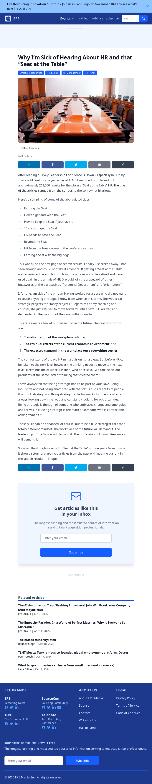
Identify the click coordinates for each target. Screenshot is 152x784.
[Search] (143, 18)
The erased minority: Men (37, 640)
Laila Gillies (25, 669)
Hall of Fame (87, 728)
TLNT (8, 715)
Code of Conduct (128, 713)
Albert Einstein (60, 370)
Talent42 (49, 715)
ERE (7, 698)
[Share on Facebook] (52, 164)
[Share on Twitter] (76, 164)
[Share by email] (99, 164)
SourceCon (50, 698)
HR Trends (90, 72)
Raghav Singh (26, 643)
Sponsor (85, 705)
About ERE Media (91, 698)
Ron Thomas (31, 148)
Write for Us (87, 720)
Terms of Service (127, 705)
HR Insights (53, 72)
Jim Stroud (24, 613)
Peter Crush (25, 656)
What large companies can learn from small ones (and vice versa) (66, 665)
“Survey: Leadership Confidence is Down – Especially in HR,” (79, 175)
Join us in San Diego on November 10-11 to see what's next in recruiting (72, 6)
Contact (84, 713)
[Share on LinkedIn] (29, 164)
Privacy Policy (125, 698)
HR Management (71, 72)
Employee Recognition (31, 72)
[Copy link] (123, 164)
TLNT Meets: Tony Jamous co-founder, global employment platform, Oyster (73, 652)
